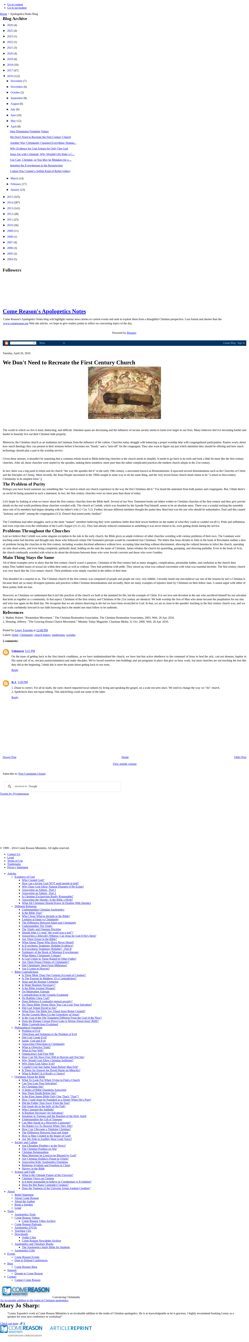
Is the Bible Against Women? (38, 988)
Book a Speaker (24, 1204)
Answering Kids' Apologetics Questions (45, 1162)
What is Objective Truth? (36, 1047)
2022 (10, 42)
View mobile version (125, 763)
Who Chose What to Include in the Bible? (46, 916)
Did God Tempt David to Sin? (39, 1007)
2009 (10, 230)
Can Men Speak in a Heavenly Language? (46, 1122)
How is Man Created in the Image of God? (46, 1135)
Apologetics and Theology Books (34, 1243)
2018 (10, 64)
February (16, 184)
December (17, 80)
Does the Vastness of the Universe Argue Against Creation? (56, 1188)
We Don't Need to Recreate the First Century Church (40, 137)
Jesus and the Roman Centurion (40, 981)
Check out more (9, 1323)
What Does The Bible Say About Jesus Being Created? (53, 1011)
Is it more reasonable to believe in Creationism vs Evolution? (57, 1181)
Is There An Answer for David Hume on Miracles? (51, 1070)
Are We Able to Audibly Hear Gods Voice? (47, 1139)
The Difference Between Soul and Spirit (45, 1132)
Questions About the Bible (30, 1076)
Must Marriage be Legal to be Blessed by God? (49, 1155)
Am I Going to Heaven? (36, 968)
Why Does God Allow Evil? (38, 1063)
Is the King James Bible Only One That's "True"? (50, 1096)
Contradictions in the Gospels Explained (45, 994)
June (14, 115)
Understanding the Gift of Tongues (42, 1119)
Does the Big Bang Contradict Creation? (45, 1184)
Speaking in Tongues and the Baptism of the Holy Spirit (54, 1116)
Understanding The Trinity (37, 926)
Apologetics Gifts (25, 1250)
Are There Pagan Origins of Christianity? (45, 962)
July (13, 109)
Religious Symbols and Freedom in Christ (46, 1165)
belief (15, 634)
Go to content (15, 4)
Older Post (240, 757)
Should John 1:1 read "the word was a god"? (47, 932)
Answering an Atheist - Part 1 (39, 889)
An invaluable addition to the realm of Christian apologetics (34, 1300)
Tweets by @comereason (14, 793)
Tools (10, 1211)
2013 (10, 208)
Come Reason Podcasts (28, 1224)
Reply (14, 670)
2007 (10, 242)
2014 (10, 202)
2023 (10, 36)
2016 (10, 76)
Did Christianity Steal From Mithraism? (44, 965)
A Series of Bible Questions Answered (44, 1089)
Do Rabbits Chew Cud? (36, 998)
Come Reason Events (27, 1257)
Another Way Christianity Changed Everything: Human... (43, 142)
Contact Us (13, 854)
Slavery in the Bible (33, 1168)
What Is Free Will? (32, 1050)
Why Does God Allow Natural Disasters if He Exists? (53, 886)
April (14, 126)
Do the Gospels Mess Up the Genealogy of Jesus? (50, 1014)
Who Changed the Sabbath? (38, 1109)
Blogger (131, 332)
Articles (11, 873)
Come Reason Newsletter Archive (41, 1240)
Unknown (17, 651)
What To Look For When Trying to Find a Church (51, 1080)
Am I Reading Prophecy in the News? (44, 1145)
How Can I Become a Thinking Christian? (46, 1129)
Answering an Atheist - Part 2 (39, 893)
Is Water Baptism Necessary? (38, 985)
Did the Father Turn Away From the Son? (46, 1103)
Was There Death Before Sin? (39, 1093)
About (11, 1191)
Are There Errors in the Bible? (39, 939)
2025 (10, 30)
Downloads (21, 1234)
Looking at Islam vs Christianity (40, 919)
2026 (10, 25)
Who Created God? (33, 880)
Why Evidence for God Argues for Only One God (39, 148)
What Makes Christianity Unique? (41, 955)
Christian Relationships (35, 1152)
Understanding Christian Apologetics (43, 909)
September (17, 98)
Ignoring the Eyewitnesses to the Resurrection (36, 165)
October (16, 92)
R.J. (14, 682)
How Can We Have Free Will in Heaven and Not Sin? (53, 1057)
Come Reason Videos (27, 1217)
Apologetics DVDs (26, 1227)
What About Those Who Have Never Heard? (48, 942)
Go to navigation (17, 7)
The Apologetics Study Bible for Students (46, 1247)
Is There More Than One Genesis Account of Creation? (54, 975)
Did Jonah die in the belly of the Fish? (44, 1106)
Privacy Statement (17, 867)
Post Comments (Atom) (32, 773)
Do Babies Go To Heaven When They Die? (47, 1125)
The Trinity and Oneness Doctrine (41, 929)
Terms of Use (15, 860)
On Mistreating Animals (35, 991)
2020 (10, 53)
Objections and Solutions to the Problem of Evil (49, 1034)
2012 (10, 213)
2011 (10, 219)
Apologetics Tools (25, 1214)
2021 (10, 47)
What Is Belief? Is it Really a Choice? (43, 1073)
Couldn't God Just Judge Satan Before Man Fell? (50, 1066)
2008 (10, 236)
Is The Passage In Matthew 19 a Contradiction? (49, 978)
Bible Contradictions (26, 971)
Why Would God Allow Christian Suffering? (47, 1060)
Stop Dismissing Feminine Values (29, 131)
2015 (10, 196)
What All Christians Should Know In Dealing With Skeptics (56, 903)
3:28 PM (23, 682)
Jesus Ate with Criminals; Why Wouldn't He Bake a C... (42, 154)
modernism (58, 634)
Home (3, 13)
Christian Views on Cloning (38, 1178)
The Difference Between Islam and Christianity (49, 922)
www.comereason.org (15, 323)
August (15, 103)
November (17, 86)
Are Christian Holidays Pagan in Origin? (45, 1158)
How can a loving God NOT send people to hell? (50, 883)
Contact (11, 1276)
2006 (10, 247)
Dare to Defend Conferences (31, 1260)
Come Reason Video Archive (39, 1221)
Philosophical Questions (28, 1027)
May (14, 120)
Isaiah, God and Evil (34, 1040)
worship (70, 634)
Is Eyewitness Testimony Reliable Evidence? (47, 945)
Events (11, 1253)
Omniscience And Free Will (38, 1053)
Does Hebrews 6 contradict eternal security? (47, 1001)
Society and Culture (26, 1142)
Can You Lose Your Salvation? (39, 1083)
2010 (10, 225)
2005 (10, 253)
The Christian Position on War (39, 1148)
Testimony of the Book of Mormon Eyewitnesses (50, 952)
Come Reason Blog (26, 1266)
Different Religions (26, 906)
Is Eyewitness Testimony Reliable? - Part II (46, 948)
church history (42, 634)
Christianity (26, 634)
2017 (10, 70)
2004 (10, 259)
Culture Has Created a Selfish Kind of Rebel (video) (40, 171)
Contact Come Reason (27, 1280)
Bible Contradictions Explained (40, 1024)
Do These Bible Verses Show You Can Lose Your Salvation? (57, 1004)
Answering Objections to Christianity (43, 1044)
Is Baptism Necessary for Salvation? (42, 1112)
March (15, 178)
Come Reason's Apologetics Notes (44, 311)
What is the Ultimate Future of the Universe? (47, 1175)
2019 (10, 59)
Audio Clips (29, 1237)
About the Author (25, 1201)
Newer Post (9, 757)
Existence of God (25, 876)
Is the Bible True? (32, 912)
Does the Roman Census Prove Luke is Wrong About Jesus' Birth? (60, 1021)
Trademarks (14, 864)
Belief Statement (24, 1194)
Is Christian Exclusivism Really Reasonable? (47, 896)
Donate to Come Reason (29, 1273)
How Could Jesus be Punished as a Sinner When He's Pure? (56, 1099)
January (15, 189)
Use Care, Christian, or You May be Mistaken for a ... (40, 159)
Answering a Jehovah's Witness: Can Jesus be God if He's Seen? (59, 935)
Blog (10, 1263)
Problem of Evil (31, 1030)
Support (11, 1270)
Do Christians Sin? (33, 1086)
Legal (10, 857)
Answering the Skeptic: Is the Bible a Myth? (47, 899)
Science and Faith (25, 1171)
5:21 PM (30, 651)
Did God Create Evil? (34, 1037)
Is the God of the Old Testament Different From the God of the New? (62, 1017)
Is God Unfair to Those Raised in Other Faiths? (49, 958)
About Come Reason (27, 1198)
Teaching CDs (23, 1230)
